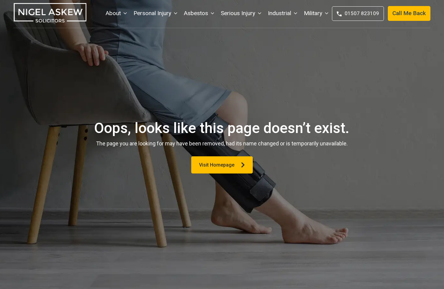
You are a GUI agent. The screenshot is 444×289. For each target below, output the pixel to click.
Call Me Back (409, 13)
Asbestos (196, 13)
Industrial (279, 13)
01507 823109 (362, 13)
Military (313, 13)
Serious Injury (238, 13)
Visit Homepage (216, 165)
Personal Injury (152, 13)
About (113, 13)
